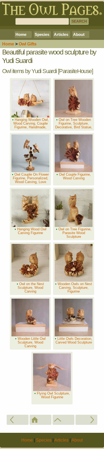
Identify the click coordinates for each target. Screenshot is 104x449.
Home (20, 34)
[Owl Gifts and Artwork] (63, 420)
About (79, 34)
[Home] (40, 420)
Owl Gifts (28, 44)
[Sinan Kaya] (86, 420)
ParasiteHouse (75, 71)
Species (42, 34)
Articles (61, 34)
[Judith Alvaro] (18, 420)
